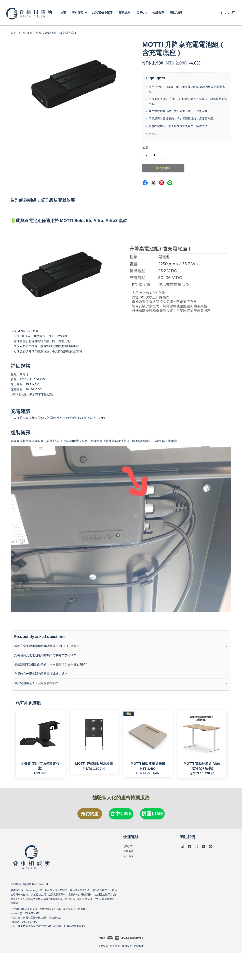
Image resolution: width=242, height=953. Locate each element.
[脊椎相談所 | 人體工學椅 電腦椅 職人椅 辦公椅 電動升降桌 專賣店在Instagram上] (196, 848)
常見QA (141, 12)
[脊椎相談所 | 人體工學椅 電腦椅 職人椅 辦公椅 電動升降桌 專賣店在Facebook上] (189, 848)
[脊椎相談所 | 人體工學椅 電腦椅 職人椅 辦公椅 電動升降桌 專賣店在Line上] (210, 848)
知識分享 (158, 12)
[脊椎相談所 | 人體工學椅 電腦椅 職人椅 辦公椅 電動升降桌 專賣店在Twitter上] (182, 848)
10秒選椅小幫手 (102, 12)
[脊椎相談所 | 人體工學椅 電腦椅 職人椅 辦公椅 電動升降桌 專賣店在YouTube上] (203, 848)
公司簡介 (128, 856)
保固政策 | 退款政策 (133, 945)
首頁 (63, 12)
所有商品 (78, 12)
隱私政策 (115, 945)
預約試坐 (125, 12)
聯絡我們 (176, 12)
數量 (145, 147)
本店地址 (128, 851)
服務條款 (103, 945)
